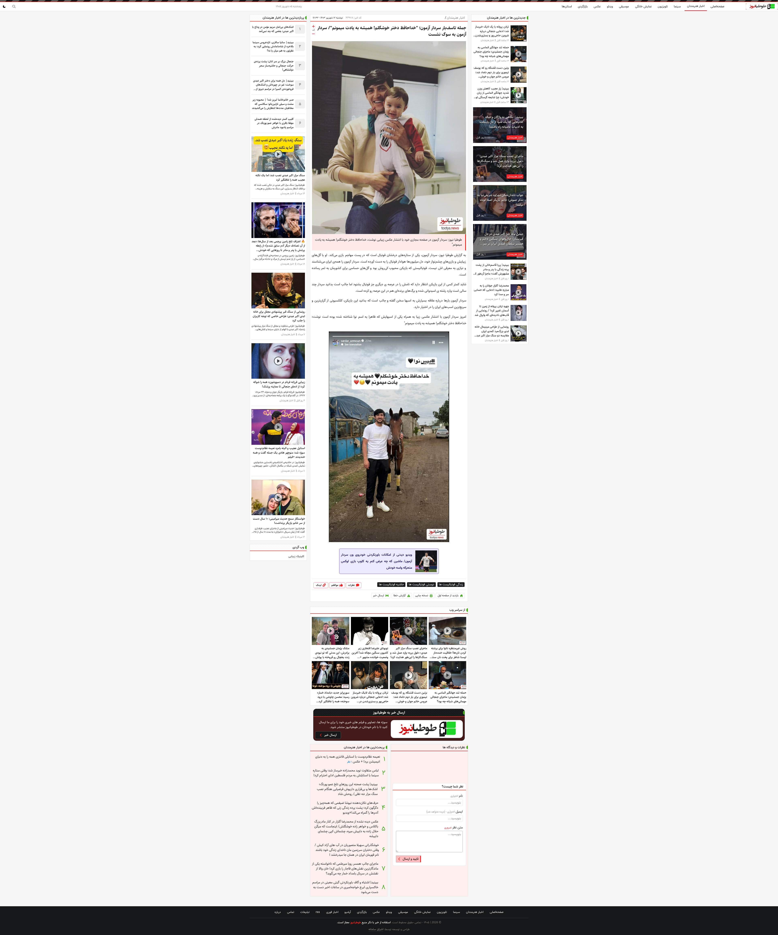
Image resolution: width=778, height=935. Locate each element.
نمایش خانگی (643, 6)
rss (318, 912)
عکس (597, 6)
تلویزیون (663, 6)
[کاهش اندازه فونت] (313, 33)
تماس (290, 912)
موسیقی (624, 6)
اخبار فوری (332, 912)
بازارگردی (583, 6)
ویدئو (610, 6)
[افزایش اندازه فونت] (313, 26)
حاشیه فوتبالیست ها (391, 584)
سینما (677, 6)
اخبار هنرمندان (695, 6)
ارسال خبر (378, 595)
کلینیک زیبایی (296, 556)
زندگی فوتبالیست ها (451, 584)
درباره (278, 912)
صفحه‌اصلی (717, 6)
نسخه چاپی (421, 595)
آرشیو (347, 912)
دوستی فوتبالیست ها (421, 584)
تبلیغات (305, 912)
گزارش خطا (399, 595)
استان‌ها (567, 6)
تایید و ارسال (411, 858)
